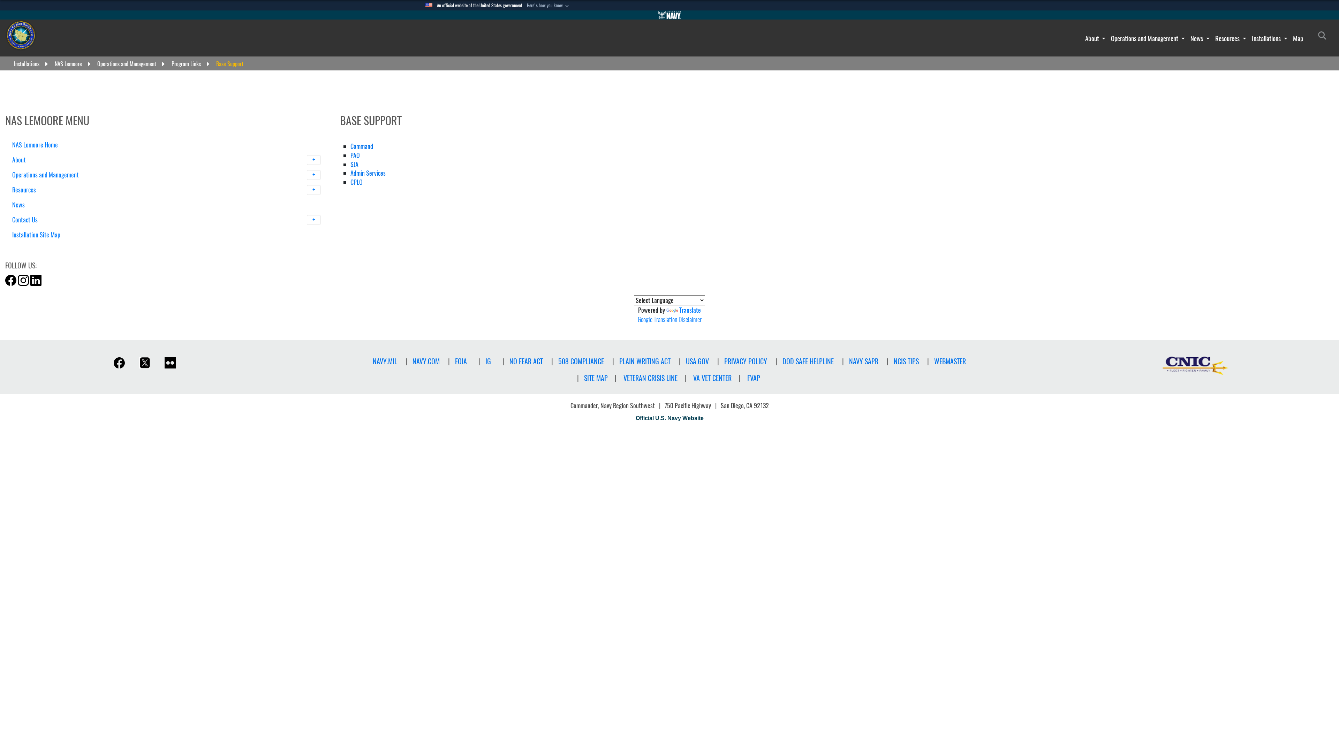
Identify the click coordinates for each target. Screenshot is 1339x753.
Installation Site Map (36, 234)
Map (1298, 38)
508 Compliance (581, 361)
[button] (548, 5)
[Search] (48, 247)
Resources (1228, 38)
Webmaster (950, 361)
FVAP (753, 378)
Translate (690, 310)
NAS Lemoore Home (35, 144)
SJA (354, 164)
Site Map (596, 378)
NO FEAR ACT (526, 361)
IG (488, 361)
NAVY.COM (426, 361)
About (1092, 38)
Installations (1267, 38)
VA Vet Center (712, 378)
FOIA (461, 361)
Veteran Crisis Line (650, 378)
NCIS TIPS (906, 361)
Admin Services (368, 173)
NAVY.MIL (385, 361)
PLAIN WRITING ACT (645, 361)
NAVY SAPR (863, 361)
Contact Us (25, 219)
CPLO (356, 182)
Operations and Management (1145, 38)
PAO (355, 155)
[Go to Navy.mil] (669, 15)
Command (361, 146)
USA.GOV (697, 361)
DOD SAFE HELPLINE (808, 361)
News (1197, 38)
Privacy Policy (745, 361)
